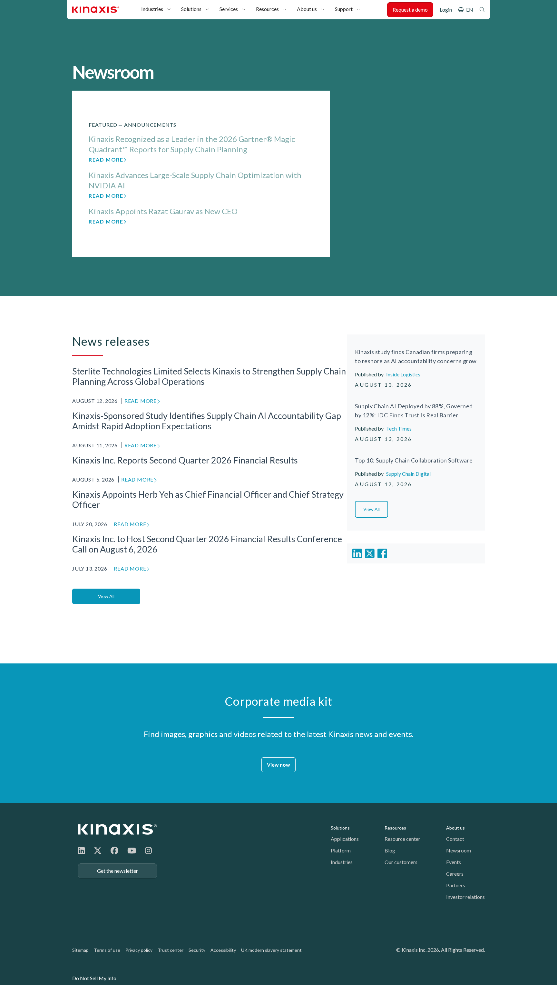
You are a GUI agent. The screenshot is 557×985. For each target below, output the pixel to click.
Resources (267, 9)
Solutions (191, 9)
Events (453, 862)
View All (106, 596)
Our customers (401, 862)
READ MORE (140, 401)
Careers (455, 874)
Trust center (170, 950)
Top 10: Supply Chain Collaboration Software (414, 460)
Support (344, 9)
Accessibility (223, 950)
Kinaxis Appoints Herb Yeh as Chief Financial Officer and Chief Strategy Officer (208, 499)
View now (278, 764)
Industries (152, 9)
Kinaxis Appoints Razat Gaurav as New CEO (163, 211)
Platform (341, 850)
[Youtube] (131, 850)
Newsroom (458, 850)
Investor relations (465, 897)
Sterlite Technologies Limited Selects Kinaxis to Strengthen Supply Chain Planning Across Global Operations (209, 376)
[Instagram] (148, 850)
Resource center (402, 839)
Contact (455, 839)
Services (229, 9)
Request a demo (410, 9)
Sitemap (80, 950)
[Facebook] (114, 850)
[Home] (117, 829)
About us (307, 9)
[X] (98, 850)
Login (446, 9)
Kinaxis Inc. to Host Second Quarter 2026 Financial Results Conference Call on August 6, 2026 (207, 544)
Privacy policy (138, 950)
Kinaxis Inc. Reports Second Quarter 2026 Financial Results (185, 460)
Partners (455, 885)
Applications (345, 839)
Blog (390, 850)
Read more (106, 159)
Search (482, 10)
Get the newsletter (117, 871)
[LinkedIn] (81, 850)
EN (469, 9)
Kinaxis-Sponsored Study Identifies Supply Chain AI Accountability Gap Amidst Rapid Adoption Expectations (206, 421)
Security (197, 950)
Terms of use (107, 950)
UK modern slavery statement (271, 950)
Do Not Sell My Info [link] (94, 978)
